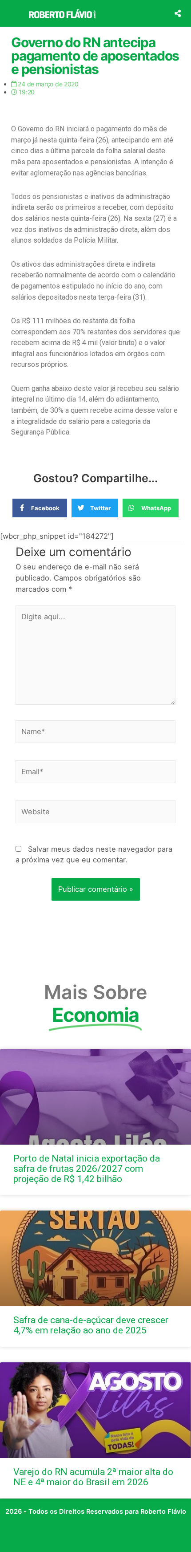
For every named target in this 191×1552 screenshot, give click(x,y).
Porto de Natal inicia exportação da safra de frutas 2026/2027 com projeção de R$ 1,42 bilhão (86, 1168)
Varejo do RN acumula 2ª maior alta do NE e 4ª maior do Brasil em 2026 (93, 1477)
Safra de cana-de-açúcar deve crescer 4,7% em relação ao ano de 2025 (90, 1325)
